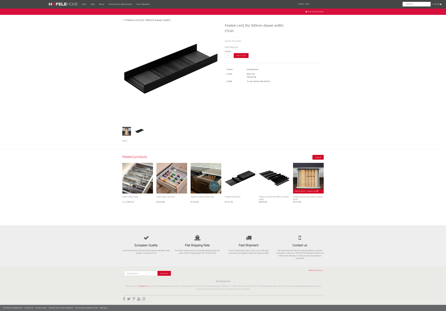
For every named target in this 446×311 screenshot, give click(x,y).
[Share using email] (143, 140)
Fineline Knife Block (232, 197)
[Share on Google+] (139, 140)
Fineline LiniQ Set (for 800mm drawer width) (274, 198)
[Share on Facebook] (130, 140)
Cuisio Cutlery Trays (130, 197)
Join (307, 4)
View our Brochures (315, 12)
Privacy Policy (41, 308)
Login (300, 4)
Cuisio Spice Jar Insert (165, 197)
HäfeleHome (17, 308)
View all (318, 157)
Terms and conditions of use (86, 308)
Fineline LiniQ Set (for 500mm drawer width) (308, 198)
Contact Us (311, 191)
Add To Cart (241, 56)
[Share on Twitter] (133, 140)
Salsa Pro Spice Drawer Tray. (202, 197)
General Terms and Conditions (61, 308)
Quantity (228, 51)
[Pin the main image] (136, 140)
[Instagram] (143, 299)
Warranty (103, 308)
